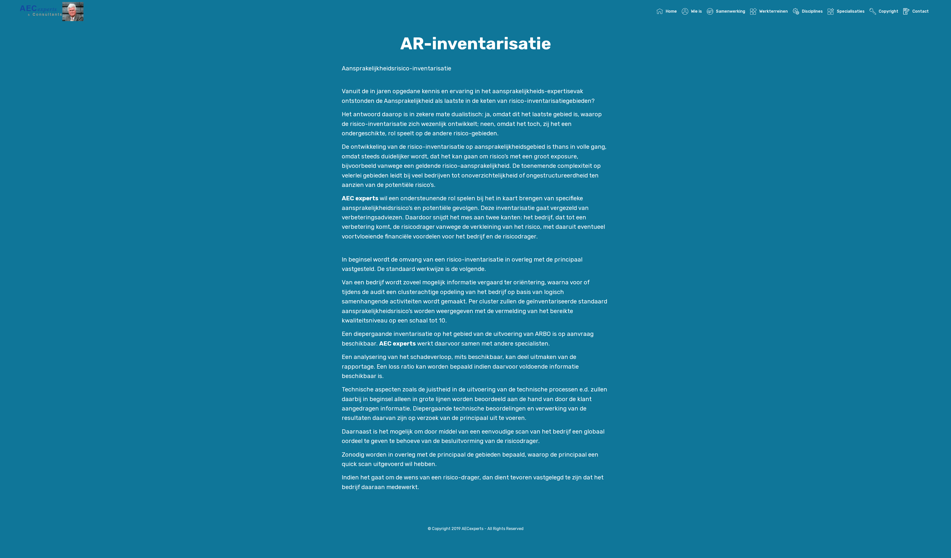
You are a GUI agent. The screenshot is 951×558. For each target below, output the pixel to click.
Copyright (888, 11)
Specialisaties (850, 11)
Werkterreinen (773, 11)
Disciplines (812, 11)
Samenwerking (730, 11)
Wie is (696, 11)
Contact (920, 11)
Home (671, 11)
